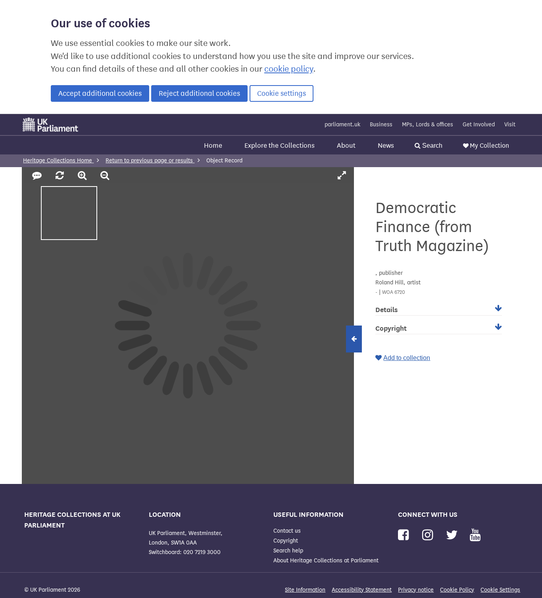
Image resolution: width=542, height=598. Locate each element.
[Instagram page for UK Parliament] (429, 535)
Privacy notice (416, 590)
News (386, 145)
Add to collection (406, 357)
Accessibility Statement (362, 590)
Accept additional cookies (100, 93)
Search (431, 145)
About (346, 145)
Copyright (285, 540)
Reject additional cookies (199, 93)
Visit (509, 124)
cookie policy (288, 69)
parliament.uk (342, 124)
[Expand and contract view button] (354, 339)
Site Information (305, 590)
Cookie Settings (500, 590)
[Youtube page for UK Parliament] (475, 535)
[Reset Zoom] (61, 176)
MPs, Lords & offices (427, 124)
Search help (288, 550)
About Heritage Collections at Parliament (326, 560)
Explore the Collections (279, 145)
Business (381, 124)
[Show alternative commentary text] (38, 176)
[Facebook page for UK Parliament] (405, 535)
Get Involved (479, 124)
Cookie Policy (457, 590)
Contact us (287, 531)
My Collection (489, 145)
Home (213, 145)
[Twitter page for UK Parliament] (453, 535)
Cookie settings (281, 93)
